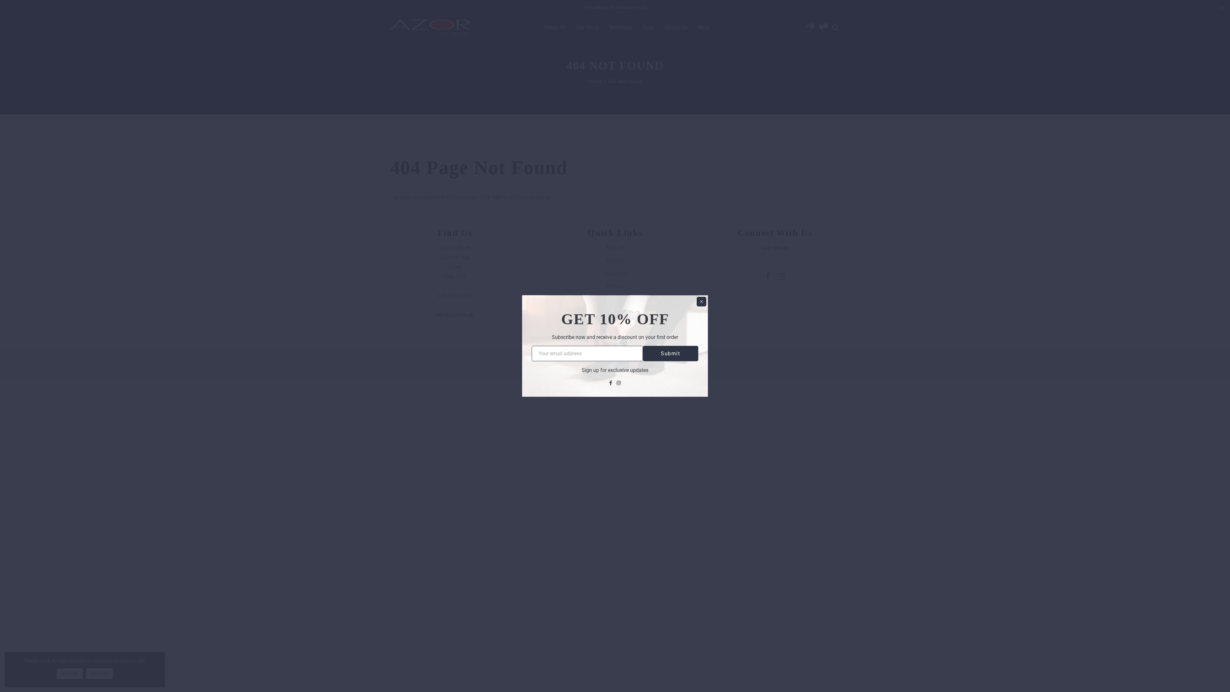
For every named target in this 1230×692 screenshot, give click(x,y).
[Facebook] (610, 383)
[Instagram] (619, 383)
